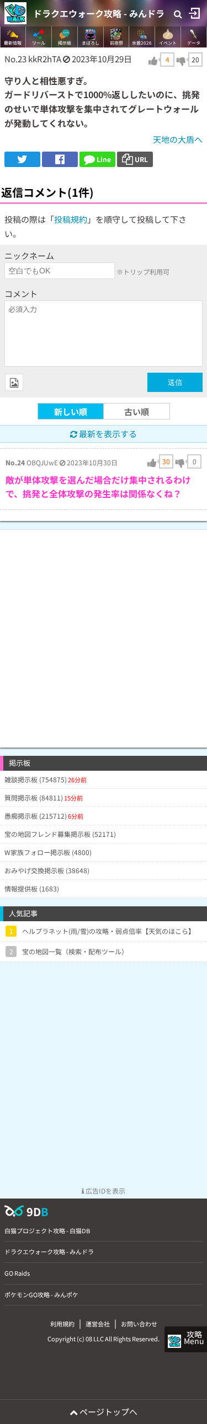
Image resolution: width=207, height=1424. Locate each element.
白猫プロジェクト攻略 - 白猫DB (47, 1230)
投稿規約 (70, 219)
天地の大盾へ (178, 139)
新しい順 (70, 411)
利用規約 (62, 1323)
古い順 (136, 411)
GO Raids (17, 1273)
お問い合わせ (139, 1323)
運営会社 (98, 1323)
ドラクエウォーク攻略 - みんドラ (98, 13)
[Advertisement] (103, 633)
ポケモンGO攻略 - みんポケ (41, 1294)
